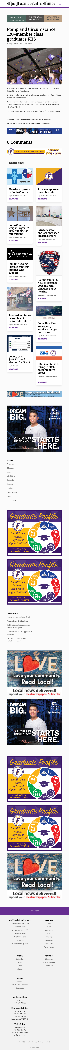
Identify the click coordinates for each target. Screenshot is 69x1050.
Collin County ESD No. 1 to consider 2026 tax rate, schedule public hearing (48, 285)
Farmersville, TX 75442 (20, 1019)
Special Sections (49, 962)
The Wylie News (20, 937)
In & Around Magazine (20, 944)
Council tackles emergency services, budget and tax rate (47, 328)
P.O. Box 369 (20, 1000)
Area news (19, 196)
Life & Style (11, 476)
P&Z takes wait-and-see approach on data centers (48, 232)
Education (55, 376)
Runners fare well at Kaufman (17, 621)
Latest (30, 43)
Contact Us (20, 988)
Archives (20, 966)
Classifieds (49, 944)
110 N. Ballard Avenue (20, 1033)
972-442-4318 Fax (20, 1030)
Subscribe (20, 959)
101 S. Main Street (19, 1016)
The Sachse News (20, 934)
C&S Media (20, 940)
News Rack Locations (20, 985)
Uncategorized (12, 500)
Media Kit (49, 966)
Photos (19, 969)
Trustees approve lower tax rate (48, 191)
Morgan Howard (13, 43)
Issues (20, 962)
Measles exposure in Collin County (19, 191)
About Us (20, 981)
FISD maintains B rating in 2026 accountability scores (48, 368)
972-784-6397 (20, 1011)
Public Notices (12, 492)
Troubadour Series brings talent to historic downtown (20, 318)
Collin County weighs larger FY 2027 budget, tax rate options (19, 229)
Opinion (10, 488)
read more (13, 199)
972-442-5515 (20, 1027)
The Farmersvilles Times (20, 923)
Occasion (10, 484)
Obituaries (10, 480)
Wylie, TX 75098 (20, 1003)
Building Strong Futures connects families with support (19, 268)
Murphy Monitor (20, 927)
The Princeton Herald (20, 930)
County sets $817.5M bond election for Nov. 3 (19, 359)
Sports (9, 496)
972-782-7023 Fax (20, 1014)
